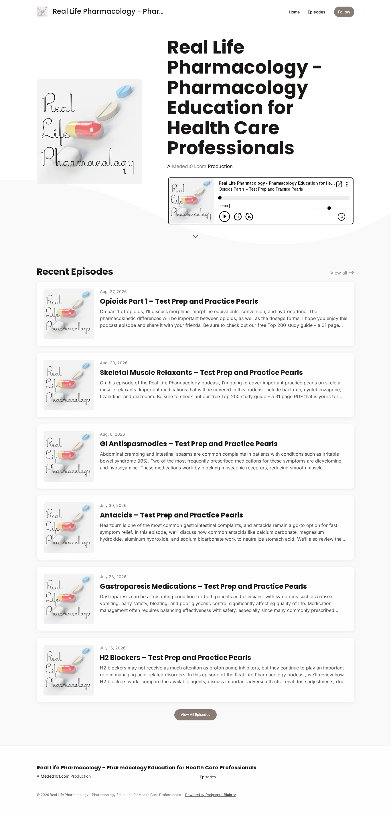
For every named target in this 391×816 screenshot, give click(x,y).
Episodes (316, 11)
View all (339, 273)
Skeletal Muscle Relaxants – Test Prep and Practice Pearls (201, 372)
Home (294, 11)
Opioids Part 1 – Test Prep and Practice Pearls (179, 301)
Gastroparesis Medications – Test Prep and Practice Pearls (203, 586)
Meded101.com (189, 166)
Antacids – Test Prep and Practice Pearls (171, 515)
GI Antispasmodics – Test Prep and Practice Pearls (189, 443)
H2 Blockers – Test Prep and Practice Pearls (175, 657)
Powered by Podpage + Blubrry (210, 795)
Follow (344, 11)
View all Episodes (195, 714)
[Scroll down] (195, 238)
